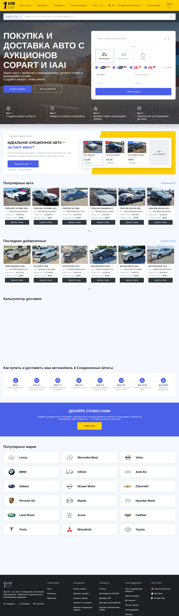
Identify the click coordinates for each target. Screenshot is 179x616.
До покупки (130, 600)
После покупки (132, 605)
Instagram (10, 604)
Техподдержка (131, 610)
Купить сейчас (79, 589)
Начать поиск (133, 91)
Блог (95, 5)
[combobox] (114, 74)
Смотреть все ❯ (168, 183)
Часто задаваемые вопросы (133, 590)
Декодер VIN (105, 598)
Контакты (51, 593)
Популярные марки (19, 447)
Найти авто (89, 426)
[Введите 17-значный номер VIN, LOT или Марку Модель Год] (171, 16)
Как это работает (48, 89)
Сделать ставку (17, 222)
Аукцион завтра (80, 598)
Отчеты (102, 589)
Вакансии (51, 598)
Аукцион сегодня (81, 593)
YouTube (40, 604)
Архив (168, 67)
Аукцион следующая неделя (82, 608)
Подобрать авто (21, 164)
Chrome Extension (162, 589)
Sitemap (128, 614)
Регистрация (153, 5)
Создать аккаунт (17, 89)
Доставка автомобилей (109, 602)
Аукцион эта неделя (82, 602)
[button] (13, 16)
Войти (170, 4)
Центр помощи (132, 596)
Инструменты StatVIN (109, 593)
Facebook (25, 604)
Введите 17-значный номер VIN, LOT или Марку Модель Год (49, 17)
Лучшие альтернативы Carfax (109, 608)
